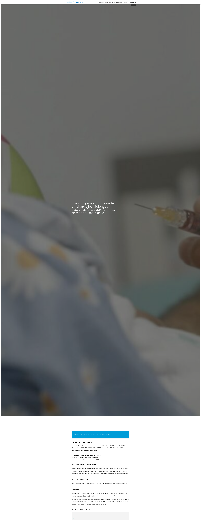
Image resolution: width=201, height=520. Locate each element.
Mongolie (97, 468)
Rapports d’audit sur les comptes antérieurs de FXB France (87, 459)
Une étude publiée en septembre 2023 (81, 493)
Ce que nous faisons (108, 2)
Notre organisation (100, 2)
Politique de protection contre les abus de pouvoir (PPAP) (87, 455)
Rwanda (103, 468)
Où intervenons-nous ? (119, 2)
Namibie (110, 468)
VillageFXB (113, 2)
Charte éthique (77, 453)
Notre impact (126, 2)
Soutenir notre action (133, 2)
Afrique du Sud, (90, 468)
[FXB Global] (75, 2)
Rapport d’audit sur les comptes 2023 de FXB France (86, 457)
